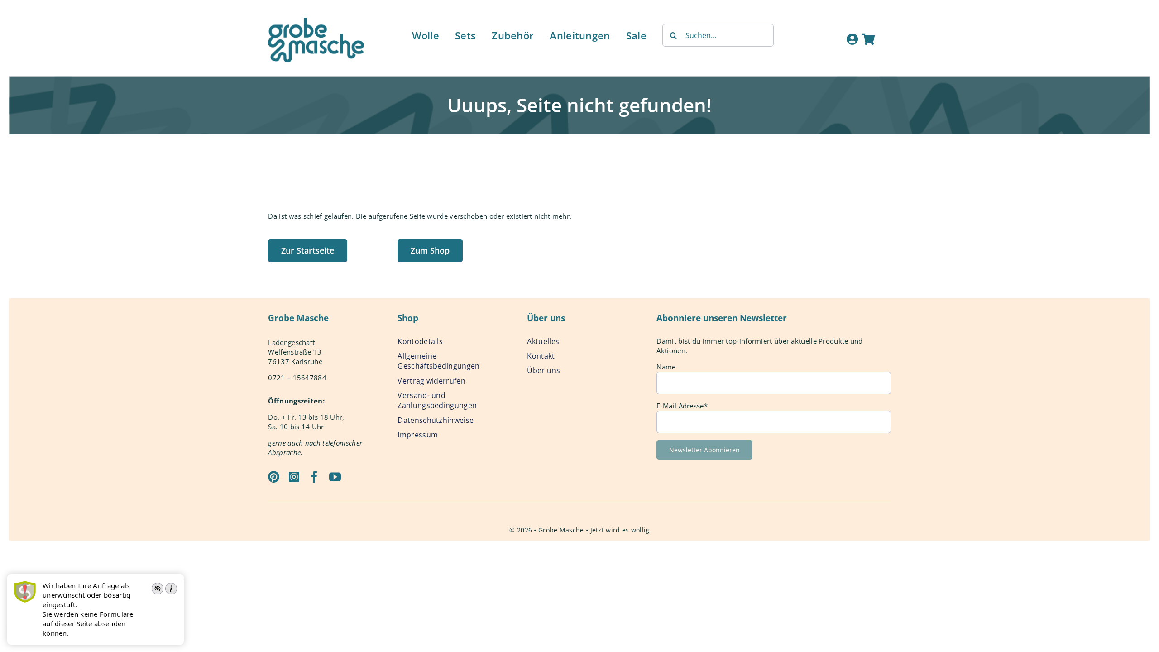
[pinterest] (273, 477)
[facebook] (314, 477)
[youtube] (335, 477)
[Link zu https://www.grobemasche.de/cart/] (868, 39)
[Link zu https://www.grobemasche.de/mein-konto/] (852, 39)
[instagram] (294, 477)
